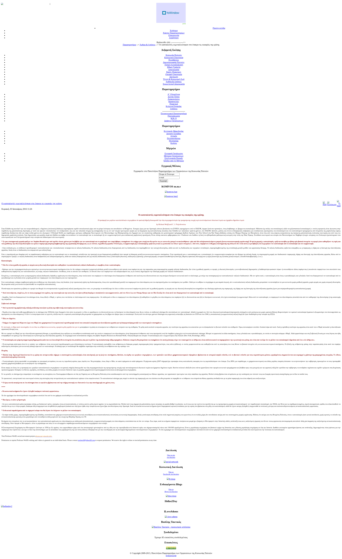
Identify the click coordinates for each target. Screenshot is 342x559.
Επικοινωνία (171, 555)
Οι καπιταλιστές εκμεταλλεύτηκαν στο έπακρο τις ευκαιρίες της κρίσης (31, 203)
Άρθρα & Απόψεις (147, 45)
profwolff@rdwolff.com (86, 440)
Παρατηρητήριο (129, 45)
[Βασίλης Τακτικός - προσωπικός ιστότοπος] (171, 527)
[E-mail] (339, 206)
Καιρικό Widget (171, 13)
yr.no (184, 23)
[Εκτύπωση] (331, 204)
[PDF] (325, 204)
